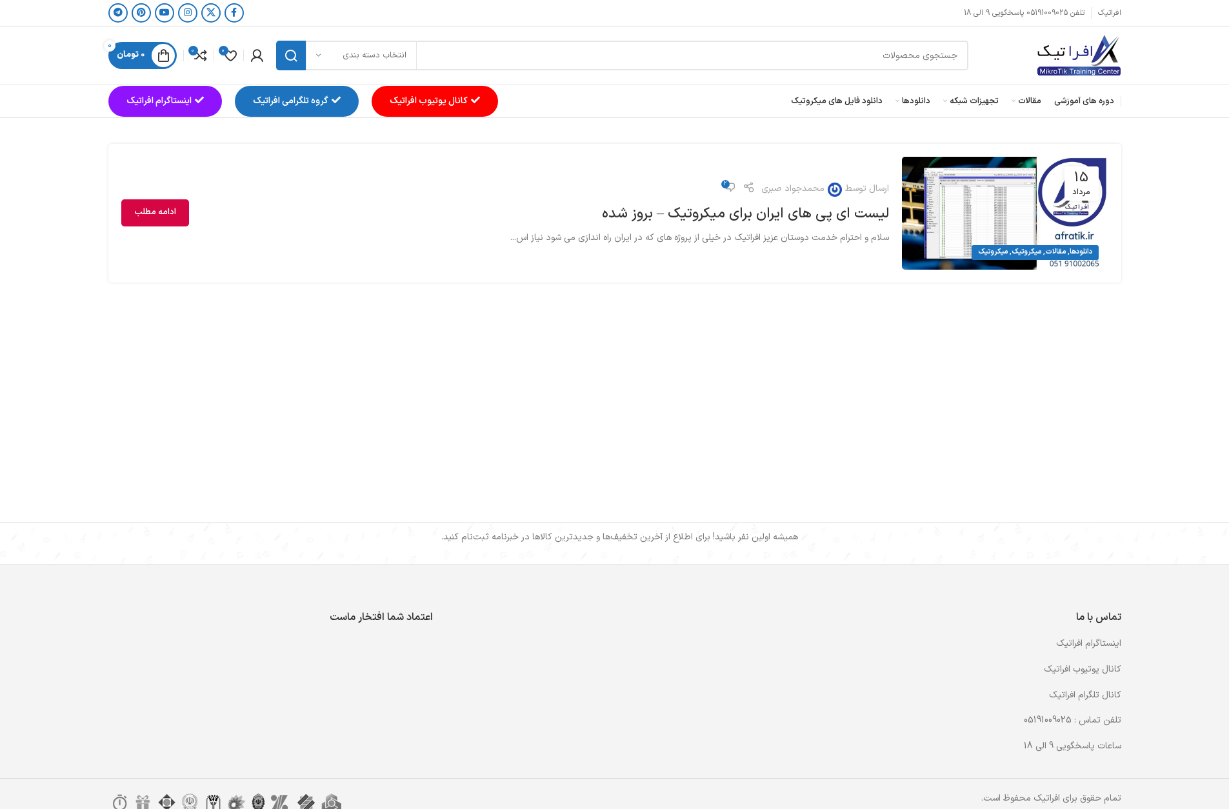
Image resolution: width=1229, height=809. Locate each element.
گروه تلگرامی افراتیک (290, 101)
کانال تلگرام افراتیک (1085, 695)
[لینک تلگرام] (118, 13)
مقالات (1055, 251)
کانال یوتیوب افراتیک (429, 101)
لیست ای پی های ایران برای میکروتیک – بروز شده (745, 214)
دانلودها (1081, 251)
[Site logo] (1078, 55)
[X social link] (211, 13)
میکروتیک (1026, 251)
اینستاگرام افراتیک (159, 101)
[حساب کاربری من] (257, 55)
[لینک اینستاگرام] (187, 13)
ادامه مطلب (155, 212)
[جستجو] (291, 55)
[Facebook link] (234, 13)
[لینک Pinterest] (141, 13)
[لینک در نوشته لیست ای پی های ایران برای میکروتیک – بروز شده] (1005, 213)
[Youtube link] (164, 13)
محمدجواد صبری (792, 188)
